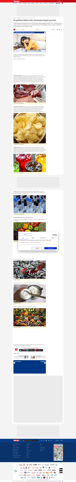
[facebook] (41, 440)
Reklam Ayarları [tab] (43, 237)
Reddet (25, 234)
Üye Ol (61, 440)
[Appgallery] (35, 440)
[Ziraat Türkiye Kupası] (62, 3)
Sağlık (18, 353)
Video (27, 452)
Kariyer (41, 450)
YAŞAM (41, 3)
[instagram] (48, 440)
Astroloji (27, 447)
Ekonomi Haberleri (16, 447)
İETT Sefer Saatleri (16, 457)
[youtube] (46, 440)
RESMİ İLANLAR (51, 3)
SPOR (29, 3)
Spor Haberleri (15, 450)
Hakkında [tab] (52, 237)
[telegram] (57, 29)
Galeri (27, 455)
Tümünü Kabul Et (50, 248)
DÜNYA (37, 3)
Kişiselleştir (37, 248)
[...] (62, 29)
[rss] (51, 440)
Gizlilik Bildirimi (42, 447)
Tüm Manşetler (43, 361)
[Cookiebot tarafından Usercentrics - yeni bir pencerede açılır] (53, 235)
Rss (40, 445)
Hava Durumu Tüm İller (17, 455)
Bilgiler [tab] (33, 237)
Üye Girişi (57, 440)
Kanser (15, 353)
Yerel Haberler (28, 450)
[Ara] (62, 1)
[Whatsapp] (59, 29)
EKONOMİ (24, 3)
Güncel (14, 445)
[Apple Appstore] (24, 440)
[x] (43, 440)
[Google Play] (30, 440)
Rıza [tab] (23, 237)
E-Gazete (28, 457)
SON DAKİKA (15, 3)
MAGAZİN (32, 3)
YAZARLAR (45, 3)
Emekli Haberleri (15, 452)
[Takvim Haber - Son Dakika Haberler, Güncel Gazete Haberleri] (16, 1)
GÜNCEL (20, 3)
